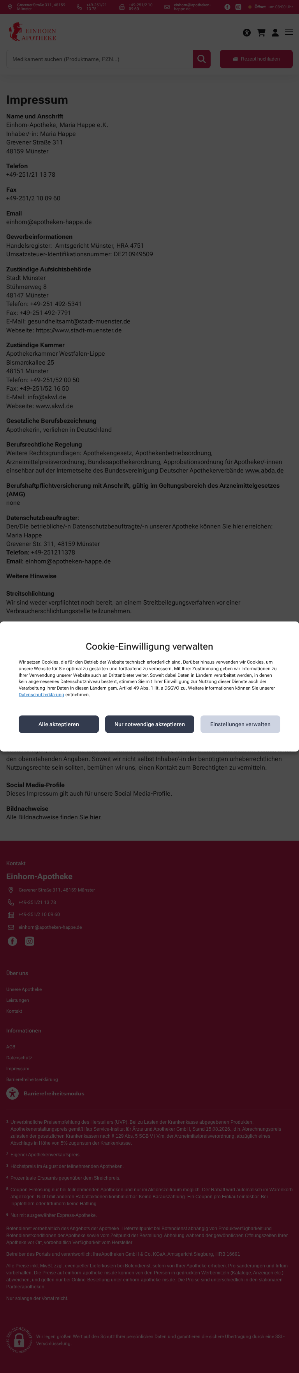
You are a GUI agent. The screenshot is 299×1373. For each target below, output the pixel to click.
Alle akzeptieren (59, 724)
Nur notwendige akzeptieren (149, 724)
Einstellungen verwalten (240, 724)
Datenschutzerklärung (41, 694)
